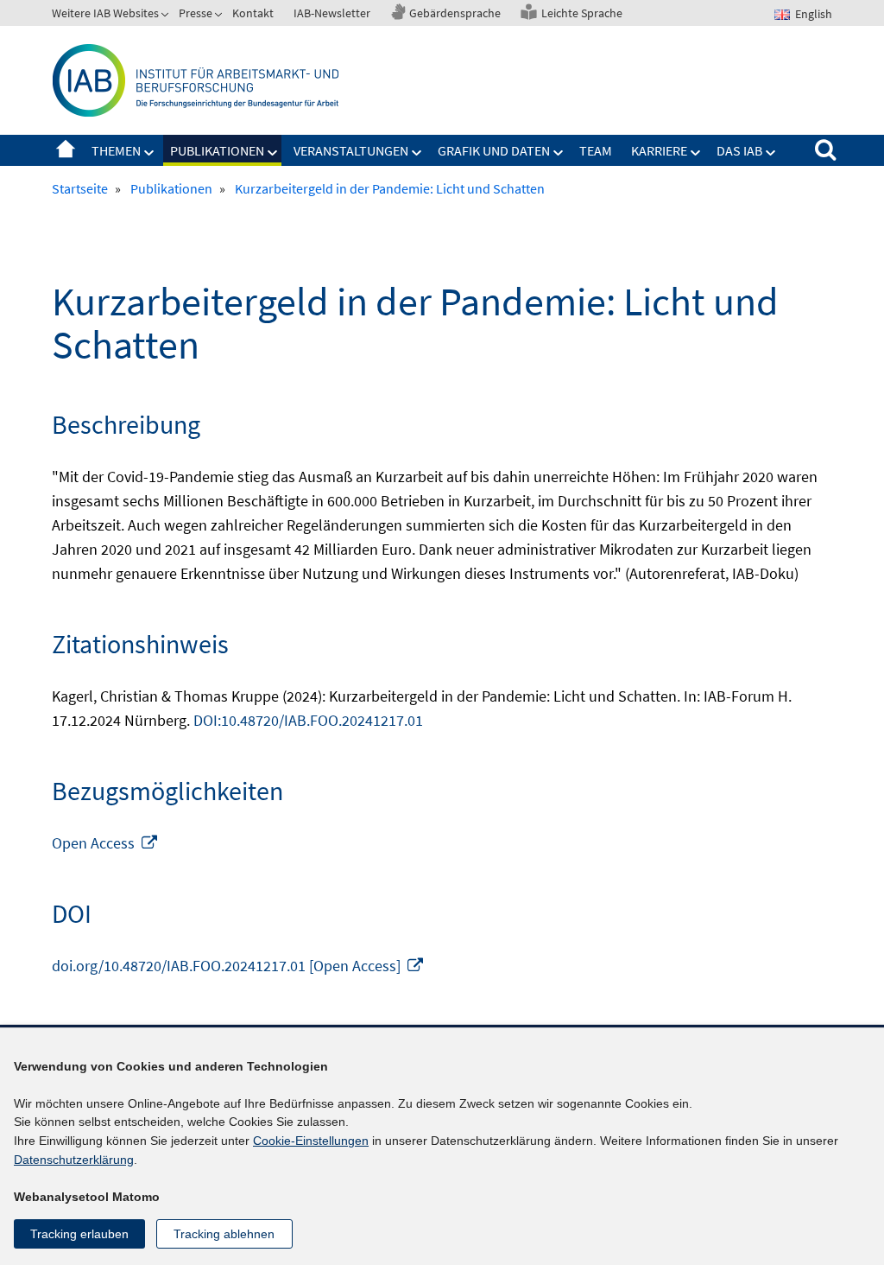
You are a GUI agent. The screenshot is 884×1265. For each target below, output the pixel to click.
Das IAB (739, 150)
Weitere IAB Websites (105, 13)
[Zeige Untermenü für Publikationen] (273, 153)
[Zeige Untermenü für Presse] (220, 16)
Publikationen (217, 150)
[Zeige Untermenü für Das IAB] (771, 153)
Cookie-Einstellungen (311, 1140)
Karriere (659, 150)
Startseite (65, 150)
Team (595, 150)
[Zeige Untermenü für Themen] (149, 153)
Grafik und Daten (494, 150)
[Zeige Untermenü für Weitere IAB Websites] (167, 16)
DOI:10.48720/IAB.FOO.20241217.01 (308, 720)
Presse (195, 13)
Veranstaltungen (351, 150)
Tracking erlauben (79, 1234)
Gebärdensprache (455, 13)
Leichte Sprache (581, 13)
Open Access (105, 843)
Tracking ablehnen (224, 1234)
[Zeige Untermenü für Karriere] (696, 153)
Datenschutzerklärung (74, 1159)
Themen (116, 150)
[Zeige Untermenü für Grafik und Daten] (558, 153)
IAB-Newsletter (332, 13)
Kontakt (253, 13)
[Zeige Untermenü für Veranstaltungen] (417, 153)
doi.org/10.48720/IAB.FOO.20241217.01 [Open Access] (238, 966)
